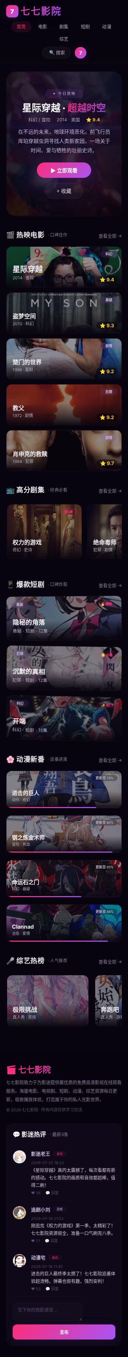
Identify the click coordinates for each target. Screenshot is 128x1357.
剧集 (64, 26)
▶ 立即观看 (64, 170)
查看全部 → (110, 236)
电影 (42, 26)
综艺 (64, 38)
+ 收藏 (64, 191)
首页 (21, 26)
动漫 (106, 26)
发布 (64, 1332)
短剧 (85, 26)
